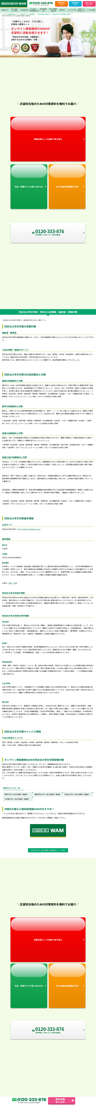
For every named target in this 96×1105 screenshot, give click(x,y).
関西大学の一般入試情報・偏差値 (16, 794)
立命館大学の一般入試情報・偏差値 (17, 799)
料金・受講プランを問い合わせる (29, 186)
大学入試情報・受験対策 (43, 14)
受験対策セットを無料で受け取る (48, 139)
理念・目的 (13, 583)
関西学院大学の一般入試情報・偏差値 (47, 794)
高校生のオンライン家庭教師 (27, 14)
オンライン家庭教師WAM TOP (9, 14)
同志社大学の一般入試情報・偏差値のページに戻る (48, 850)
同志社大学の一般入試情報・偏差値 (61, 14)
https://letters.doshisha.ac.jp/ (29, 529)
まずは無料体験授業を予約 (67, 186)
